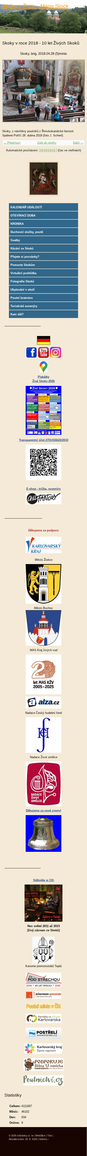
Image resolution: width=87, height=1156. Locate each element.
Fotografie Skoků (22, 281)
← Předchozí (12, 142)
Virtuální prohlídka (23, 273)
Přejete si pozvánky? (24, 256)
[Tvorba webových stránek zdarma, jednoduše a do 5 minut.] (32, 1136)
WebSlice (40, 1135)
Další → (78, 142)
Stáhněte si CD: (43, 880)
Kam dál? (17, 314)
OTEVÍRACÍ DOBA (22, 215)
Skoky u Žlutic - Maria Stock (35, 6)
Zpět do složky (46, 142)
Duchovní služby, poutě (26, 232)
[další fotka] (77, 93)
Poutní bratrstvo (21, 298)
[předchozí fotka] (9, 93)
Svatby (15, 240)
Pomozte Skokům (22, 265)
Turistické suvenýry (23, 306)
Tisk (49, 1135)
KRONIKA (17, 223)
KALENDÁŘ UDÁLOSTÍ (26, 207)
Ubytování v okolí (22, 289)
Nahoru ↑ (44, 1139)
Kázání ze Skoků (21, 248)
